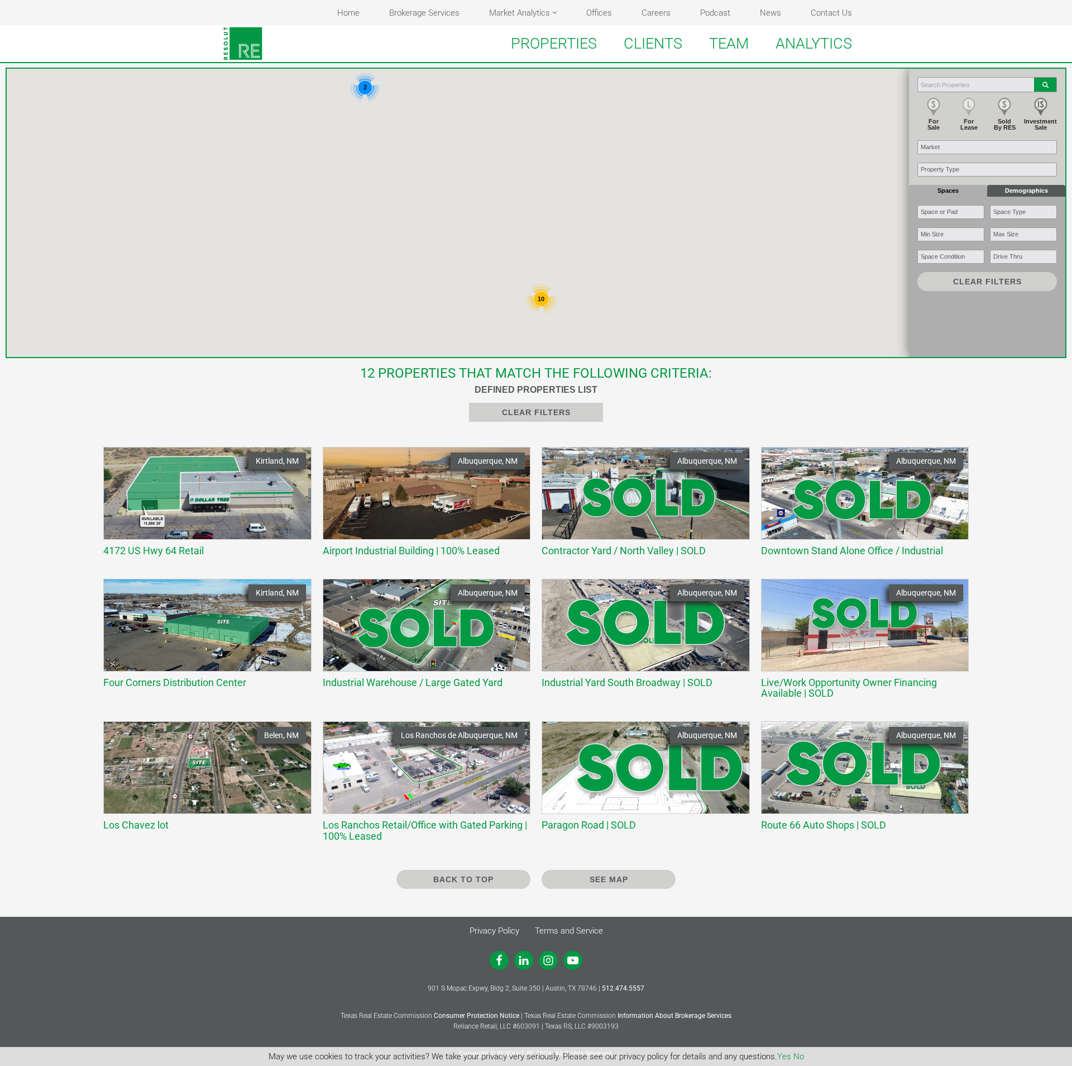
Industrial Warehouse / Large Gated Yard (421, 638)
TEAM (729, 44)
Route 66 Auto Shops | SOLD (859, 781)
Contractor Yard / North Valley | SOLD (640, 506)
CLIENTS (653, 44)
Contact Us (831, 13)
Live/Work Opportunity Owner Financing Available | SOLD (859, 643)
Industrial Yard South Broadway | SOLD (640, 638)
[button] (555, 13)
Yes (784, 1056)
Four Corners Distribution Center (201, 638)
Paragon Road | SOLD (640, 781)
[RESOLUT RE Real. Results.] (242, 44)
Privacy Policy (494, 931)
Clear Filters (987, 281)
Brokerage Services (424, 13)
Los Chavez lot (201, 781)
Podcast (715, 13)
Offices (599, 13)
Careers (656, 13)
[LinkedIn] (523, 960)
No (798, 1056)
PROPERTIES (554, 44)
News (770, 13)
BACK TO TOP (463, 879)
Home (348, 13)
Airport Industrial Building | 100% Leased (421, 506)
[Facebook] (499, 960)
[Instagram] (548, 960)
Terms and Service (569, 931)
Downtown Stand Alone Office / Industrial (859, 506)
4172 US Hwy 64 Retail (201, 506)
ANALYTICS (814, 44)
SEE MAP (609, 879)
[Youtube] (572, 960)
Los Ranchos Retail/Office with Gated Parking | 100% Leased (425, 786)
